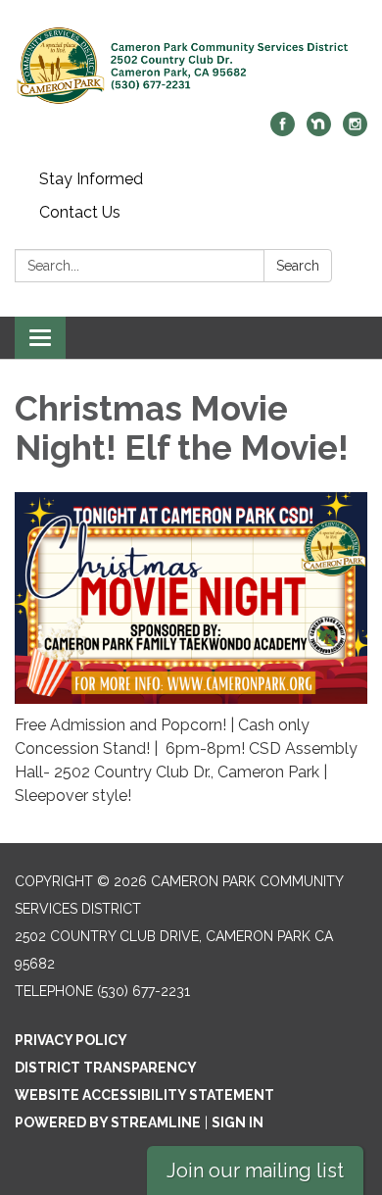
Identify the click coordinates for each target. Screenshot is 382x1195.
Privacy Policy (71, 1040)
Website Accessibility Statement (144, 1095)
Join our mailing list (255, 1170)
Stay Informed (91, 179)
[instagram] (355, 131)
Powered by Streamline (108, 1122)
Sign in (237, 1122)
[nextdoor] (319, 131)
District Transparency (106, 1067)
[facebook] (282, 131)
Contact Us (79, 212)
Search (297, 266)
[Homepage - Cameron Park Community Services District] (191, 66)
